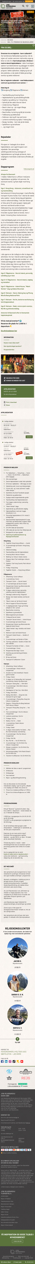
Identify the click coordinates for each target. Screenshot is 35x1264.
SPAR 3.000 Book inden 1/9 (17, 14)
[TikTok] (14, 1061)
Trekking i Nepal (5, 1209)
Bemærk (3, 42)
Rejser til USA (4, 1214)
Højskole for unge (12, 378)
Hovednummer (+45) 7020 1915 (13, 1052)
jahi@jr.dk (17, 967)
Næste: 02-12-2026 (10, 391)
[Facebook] (2, 1061)
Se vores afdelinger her (7, 1133)
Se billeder (16, 34)
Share (8, 405)
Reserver (29, 437)
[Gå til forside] (8, 6)
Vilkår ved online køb (23, 1256)
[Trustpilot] (18, 1061)
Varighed (3, 40)
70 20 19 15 (30, 1262)
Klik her (28, 1123)
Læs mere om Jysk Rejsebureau (9, 1110)
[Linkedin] (6, 1061)
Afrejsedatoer (10, 389)
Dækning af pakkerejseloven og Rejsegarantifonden (16, 536)
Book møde (18, 1262)
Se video (5, 34)
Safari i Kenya (4, 1212)
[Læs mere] (17, 948)
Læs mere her (29, 1)
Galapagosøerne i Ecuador (8, 1220)
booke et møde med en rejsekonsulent (16, 854)
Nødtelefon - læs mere (11, 1054)
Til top (17, 1042)
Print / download (11, 402)
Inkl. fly (30, 12)
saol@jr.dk (17, 1001)
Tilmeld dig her (18, 1241)
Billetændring (5, 1258)
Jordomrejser (4, 1196)
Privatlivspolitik (17, 1258)
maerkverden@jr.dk (13, 1117)
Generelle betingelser (8, 1256)
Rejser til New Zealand (7, 1225)
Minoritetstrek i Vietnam (7, 1204)
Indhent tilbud (7, 1262)
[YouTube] (22, 1061)
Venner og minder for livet (15, 381)
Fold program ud (29, 169)
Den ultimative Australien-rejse (9, 1222)
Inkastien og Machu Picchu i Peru (10, 1217)
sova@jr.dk (17, 1034)
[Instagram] (10, 1061)
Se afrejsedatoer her (9, 330)
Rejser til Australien (6, 1206)
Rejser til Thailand (5, 1199)
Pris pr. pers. (5, 45)
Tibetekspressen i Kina (7, 1201)
